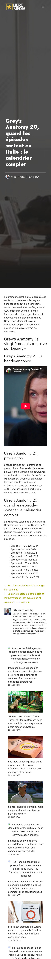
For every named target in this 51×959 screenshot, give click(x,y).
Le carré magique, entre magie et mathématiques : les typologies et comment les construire (24, 597)
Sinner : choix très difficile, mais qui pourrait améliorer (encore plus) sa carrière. (25, 810)
